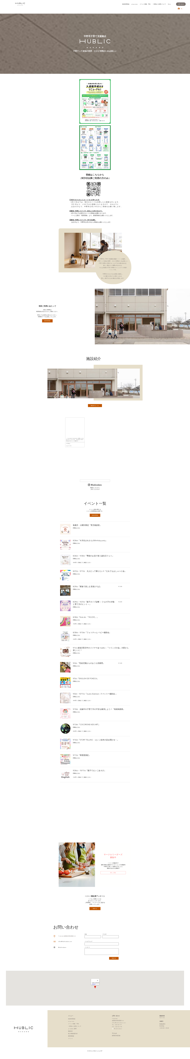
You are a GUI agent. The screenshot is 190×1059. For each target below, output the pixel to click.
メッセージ (87, 947)
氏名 (86, 934)
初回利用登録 (71, 1019)
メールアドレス (88, 941)
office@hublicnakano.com (65, 941)
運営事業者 (71, 1036)
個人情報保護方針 (72, 1033)
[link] (101, 525)
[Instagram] (89, 484)
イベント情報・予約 (72, 1023)
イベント (70, 1038)
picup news (71, 1021)
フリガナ (104, 934)
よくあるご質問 (72, 1028)
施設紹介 (70, 1031)
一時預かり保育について (72, 1026)
